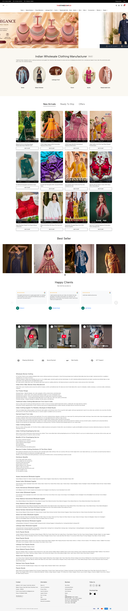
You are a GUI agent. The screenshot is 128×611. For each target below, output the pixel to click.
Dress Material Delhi (42, 505)
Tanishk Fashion (55, 559)
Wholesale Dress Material (21, 396)
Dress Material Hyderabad (32, 505)
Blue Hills (64, 535)
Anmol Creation (85, 540)
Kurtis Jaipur (57, 494)
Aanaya (22, 573)
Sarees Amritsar (100, 483)
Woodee (95, 534)
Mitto (78, 535)
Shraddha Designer (30, 565)
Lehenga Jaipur (64, 528)
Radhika (21, 534)
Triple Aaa (31, 553)
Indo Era (35, 535)
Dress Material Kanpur (91, 505)
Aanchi (85, 572)
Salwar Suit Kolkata (40, 518)
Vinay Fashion (106, 551)
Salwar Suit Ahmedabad (21, 518)
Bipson (58, 551)
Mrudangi (31, 535)
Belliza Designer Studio (86, 559)
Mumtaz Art (40, 551)
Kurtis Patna (51, 494)
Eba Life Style (19, 560)
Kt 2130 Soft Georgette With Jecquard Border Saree (52, 185)
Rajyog (60, 540)
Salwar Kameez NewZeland (87, 512)
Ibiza (54, 558)
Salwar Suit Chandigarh (100, 516)
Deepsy (40, 553)
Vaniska (87, 534)
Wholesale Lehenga (20, 399)
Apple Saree (18, 540)
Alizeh (53, 534)
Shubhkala (24, 546)
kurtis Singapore (45, 489)
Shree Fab (18, 565)
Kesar (33, 546)
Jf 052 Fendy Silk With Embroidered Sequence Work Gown (74, 145)
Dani (61, 558)
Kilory (69, 558)
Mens (84, 10)
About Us (42, 585)
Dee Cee (57, 534)
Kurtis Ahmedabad (88, 494)
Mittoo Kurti (66, 572)
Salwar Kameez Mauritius (75, 512)
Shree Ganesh (87, 553)
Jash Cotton (46, 551)
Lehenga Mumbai (19, 528)
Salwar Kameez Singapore (63, 512)
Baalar (97, 551)
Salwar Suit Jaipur (71, 516)
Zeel (20, 546)
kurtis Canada (31, 489)
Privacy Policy (44, 589)
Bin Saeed (51, 553)
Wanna (42, 535)
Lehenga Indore (43, 528)
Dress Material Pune (62, 505)
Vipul (50, 542)
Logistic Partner (44, 593)
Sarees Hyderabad (27, 483)
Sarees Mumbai (19, 483)
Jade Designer (62, 565)
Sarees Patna (53, 483)
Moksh (99, 534)
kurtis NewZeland (60, 489)
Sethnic (74, 540)
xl (25, 139)
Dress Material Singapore (62, 501)
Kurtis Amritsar (96, 494)
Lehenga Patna (57, 528)
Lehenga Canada (33, 523)
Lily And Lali (76, 570)
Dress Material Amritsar (45, 507)
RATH (27, 572)
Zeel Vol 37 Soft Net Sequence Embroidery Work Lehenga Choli (100, 226)
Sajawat (27, 558)
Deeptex (91, 534)
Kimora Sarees (36, 542)
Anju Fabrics (95, 535)
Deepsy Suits (78, 558)
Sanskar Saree (45, 540)
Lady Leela (59, 535)
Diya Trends (48, 534)
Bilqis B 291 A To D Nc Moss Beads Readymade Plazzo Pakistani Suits (24, 145)
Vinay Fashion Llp (96, 558)
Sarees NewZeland (64, 478)
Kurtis (56, 10)
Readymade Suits (64, 10)
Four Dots (46, 559)
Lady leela (71, 570)
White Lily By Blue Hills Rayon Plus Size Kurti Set (51, 226)
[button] (20, 44)
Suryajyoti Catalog (41, 570)
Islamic (74, 10)
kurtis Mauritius (52, 489)
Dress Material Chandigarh (21, 507)
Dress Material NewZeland (84, 501)
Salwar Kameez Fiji (31, 512)
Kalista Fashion (25, 540)
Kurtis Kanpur (64, 494)
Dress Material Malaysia (21, 501)
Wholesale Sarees (20, 393)
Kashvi (43, 542)
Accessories (91, 10)
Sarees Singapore (47, 478)
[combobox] (5, 5)
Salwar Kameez (29, 10)
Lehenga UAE (76, 523)
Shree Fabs (27, 559)
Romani (51, 551)
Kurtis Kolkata (103, 494)
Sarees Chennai (19, 485)
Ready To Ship (67, 104)
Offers (82, 104)
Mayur (26, 551)
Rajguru (89, 572)
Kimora (83, 558)
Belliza (54, 551)
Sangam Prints (32, 540)
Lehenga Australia (41, 523)
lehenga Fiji (26, 523)
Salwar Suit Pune (55, 516)
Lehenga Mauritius (59, 523)
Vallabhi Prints (99, 572)
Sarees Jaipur (60, 483)
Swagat (44, 558)
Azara (72, 551)
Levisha (69, 551)
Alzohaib (98, 559)
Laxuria (82, 572)
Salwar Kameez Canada (41, 512)
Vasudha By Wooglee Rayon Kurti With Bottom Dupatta (74, 226)
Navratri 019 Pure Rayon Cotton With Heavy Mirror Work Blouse (100, 185)
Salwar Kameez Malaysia (21, 512)
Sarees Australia (39, 478)
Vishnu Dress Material (59, 553)
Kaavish (72, 559)
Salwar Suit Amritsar (31, 518)
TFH (90, 540)
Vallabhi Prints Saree (105, 540)
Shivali (99, 535)
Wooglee (47, 535)
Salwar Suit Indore (47, 516)
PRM (44, 534)
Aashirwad (32, 558)
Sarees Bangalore (74, 483)
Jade (72, 553)
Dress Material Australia (51, 501)
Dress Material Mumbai (21, 505)
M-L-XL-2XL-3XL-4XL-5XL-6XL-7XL (76, 179)
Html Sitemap (68, 591)
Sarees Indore (41, 483)
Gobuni (98, 540)
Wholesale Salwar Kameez (21, 397)
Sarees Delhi (34, 483)
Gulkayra (36, 558)
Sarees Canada (32, 478)
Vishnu (104, 572)
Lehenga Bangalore (80, 528)
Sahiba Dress (49, 558)
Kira (41, 542)
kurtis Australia (38, 489)
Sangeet (74, 572)
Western (99, 10)
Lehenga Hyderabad (28, 528)
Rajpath (53, 540)
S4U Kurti (31, 572)
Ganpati (36, 553)
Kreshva (94, 572)
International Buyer (69, 587)
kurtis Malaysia (19, 489)
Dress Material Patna (71, 505)
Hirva (39, 535)
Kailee (36, 534)
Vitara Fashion (70, 534)
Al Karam (23, 559)
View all (90, 56)
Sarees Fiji (26, 478)
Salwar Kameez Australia (52, 512)
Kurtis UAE (67, 489)
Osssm (54, 535)
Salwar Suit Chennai (49, 518)
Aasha (46, 565)
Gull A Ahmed (45, 553)
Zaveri (24, 560)
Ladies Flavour (63, 534)
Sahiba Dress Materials (87, 551)
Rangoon (41, 534)
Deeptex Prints (33, 570)
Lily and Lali (73, 535)
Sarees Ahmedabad (92, 483)
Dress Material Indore (52, 505)
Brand (66, 593)
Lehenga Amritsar (20, 529)
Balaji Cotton (67, 553)
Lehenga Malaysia (19, 523)
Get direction (19, 596)
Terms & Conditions (45, 587)
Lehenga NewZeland (68, 523)
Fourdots (106, 559)
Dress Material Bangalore (102, 505)
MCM (78, 553)
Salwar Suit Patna (63, 516)
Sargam (57, 558)
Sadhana (100, 551)
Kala (66, 551)
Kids (80, 10)
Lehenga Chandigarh (89, 528)
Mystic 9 (69, 535)
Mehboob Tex (88, 558)
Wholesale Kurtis (19, 394)
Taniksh (17, 534)
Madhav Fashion (19, 553)
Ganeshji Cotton (78, 551)
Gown (70, 10)
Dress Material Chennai (67, 507)
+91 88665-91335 (23, 593)
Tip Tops (85, 535)
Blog (66, 595)
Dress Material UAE (95, 501)
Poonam (22, 535)
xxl (28, 139)
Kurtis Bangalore (71, 494)
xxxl (82, 220)
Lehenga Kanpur (72, 528)
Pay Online (67, 585)
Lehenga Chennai (36, 529)
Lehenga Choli (48, 10)
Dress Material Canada (40, 501)
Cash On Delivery (44, 591)
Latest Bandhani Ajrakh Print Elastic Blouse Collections (26, 226)
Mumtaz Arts (103, 558)
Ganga (93, 551)
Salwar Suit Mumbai (20, 516)
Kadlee (108, 534)
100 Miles (18, 535)
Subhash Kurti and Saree (29, 534)
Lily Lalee (104, 534)
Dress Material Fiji (31, 501)
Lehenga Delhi (36, 528)
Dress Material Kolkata (56, 507)
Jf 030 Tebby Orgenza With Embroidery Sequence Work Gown (50, 145)
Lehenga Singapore (50, 523)
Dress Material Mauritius (73, 501)
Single (104, 10)
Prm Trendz (26, 553)
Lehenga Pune (51, 528)
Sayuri (23, 558)
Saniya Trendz (67, 559)
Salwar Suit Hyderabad (30, 516)
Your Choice (18, 558)
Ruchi (47, 542)
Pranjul (35, 551)
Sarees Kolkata (107, 483)
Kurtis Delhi (33, 494)
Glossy (75, 553)
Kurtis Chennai (19, 496)
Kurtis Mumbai (19, 494)
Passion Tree (76, 534)
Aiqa (66, 558)
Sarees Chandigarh (83, 483)
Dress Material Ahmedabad (34, 507)
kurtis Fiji (25, 489)
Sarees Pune (47, 483)
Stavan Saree (69, 540)
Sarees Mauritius (55, 478)
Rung (81, 535)
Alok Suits (18, 551)
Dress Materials (39, 10)
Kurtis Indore (40, 494)
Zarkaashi (27, 542)
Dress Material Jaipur (81, 505)
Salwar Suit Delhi (39, 516)
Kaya (84, 534)
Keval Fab (23, 565)
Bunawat (64, 540)
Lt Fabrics (79, 540)
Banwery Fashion (34, 559)
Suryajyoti (31, 551)
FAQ (41, 597)
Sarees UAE (70, 478)
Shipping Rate (43, 599)
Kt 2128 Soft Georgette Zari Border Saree (26, 184)
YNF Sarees (18, 542)
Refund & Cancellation (45, 601)
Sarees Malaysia (19, 478)
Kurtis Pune (45, 494)
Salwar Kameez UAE (98, 512)
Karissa (26, 535)
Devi (81, 534)
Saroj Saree (38, 540)
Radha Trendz (55, 565)
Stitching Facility (68, 589)
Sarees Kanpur (67, 483)
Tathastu (29, 546)
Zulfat (81, 553)
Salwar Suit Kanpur (80, 516)
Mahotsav (94, 540)
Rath (57, 540)
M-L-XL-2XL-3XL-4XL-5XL (52, 220)
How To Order (44, 595)
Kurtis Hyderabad (26, 494)
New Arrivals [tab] (49, 104)
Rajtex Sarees (19, 570)
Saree (22, 10)
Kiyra (23, 542)
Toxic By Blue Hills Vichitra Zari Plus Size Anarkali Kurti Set (75, 185)
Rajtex (49, 540)
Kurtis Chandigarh (79, 494)
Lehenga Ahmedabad (99, 528)
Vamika (103, 535)
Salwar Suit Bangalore (89, 516)
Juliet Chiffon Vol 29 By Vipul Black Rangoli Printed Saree (100, 145)
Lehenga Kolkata (27, 529)
